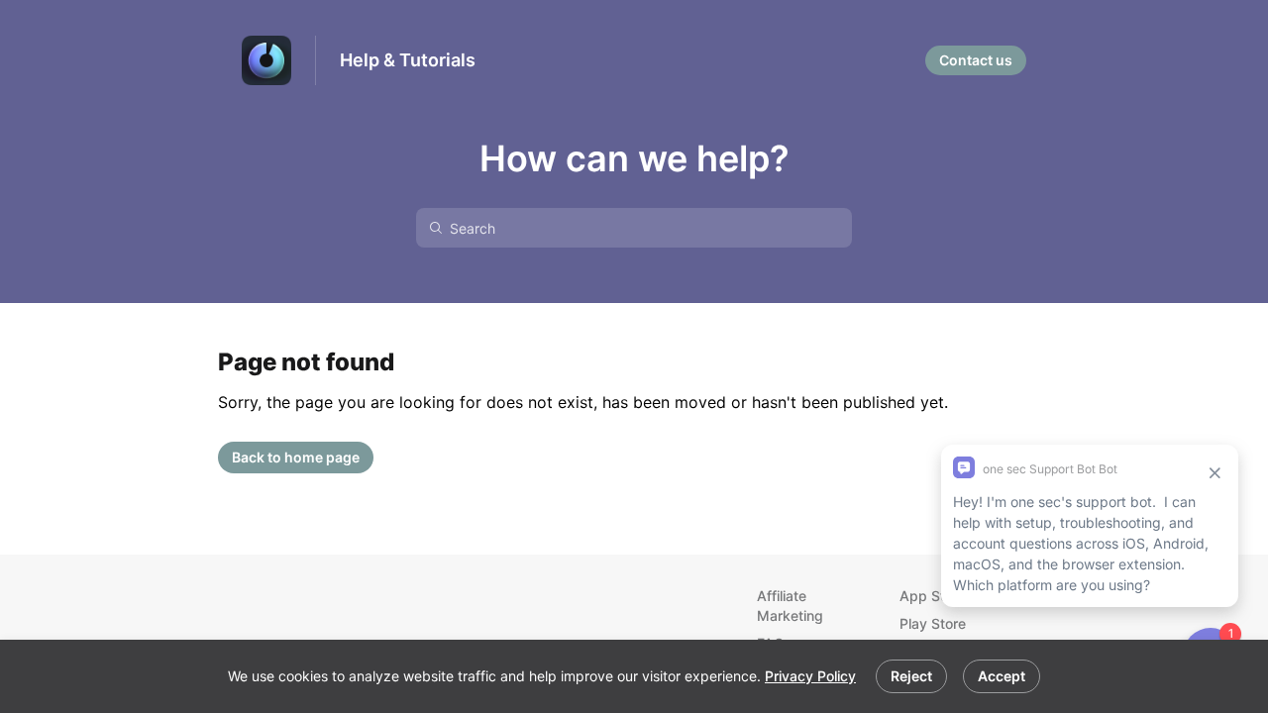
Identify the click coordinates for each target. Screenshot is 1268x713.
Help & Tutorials (408, 60)
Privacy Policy (810, 675)
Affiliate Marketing (790, 605)
